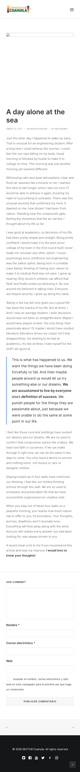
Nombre (13, 625)
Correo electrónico (20, 643)
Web (9, 661)
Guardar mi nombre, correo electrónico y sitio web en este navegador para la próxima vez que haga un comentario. (38, 684)
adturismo (61, 129)
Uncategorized (38, 129)
